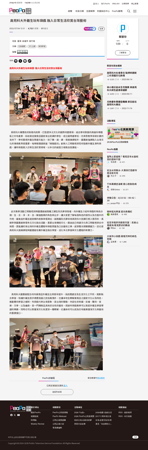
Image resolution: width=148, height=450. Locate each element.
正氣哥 (113, 242)
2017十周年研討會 (103, 416)
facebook (11, 415)
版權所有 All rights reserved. (23, 52)
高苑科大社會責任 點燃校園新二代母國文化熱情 (122, 74)
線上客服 (134, 4)
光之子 (113, 176)
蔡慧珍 (123, 36)
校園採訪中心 (103, 11)
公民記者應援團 (59, 420)
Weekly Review (37, 423)
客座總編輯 (57, 427)
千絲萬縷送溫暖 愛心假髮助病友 (122, 185)
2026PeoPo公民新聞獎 (117, 141)
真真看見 (114, 214)
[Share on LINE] (25, 61)
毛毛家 (113, 162)
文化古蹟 (31, 46)
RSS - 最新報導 (125, 412)
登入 (97, 3)
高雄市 (25, 41)
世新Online (115, 190)
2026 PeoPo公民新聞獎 (84, 416)
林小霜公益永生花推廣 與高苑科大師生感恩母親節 (122, 88)
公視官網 (125, 4)
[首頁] (20, 11)
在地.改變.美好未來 (104, 420)
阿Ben (113, 228)
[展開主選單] (135, 11)
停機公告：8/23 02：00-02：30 (122, 199)
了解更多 (122, 53)
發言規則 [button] (101, 378)
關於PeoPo (36, 412)
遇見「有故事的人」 (104, 423)
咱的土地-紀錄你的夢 (83, 420)
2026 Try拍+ (79, 412)
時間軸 (34, 420)
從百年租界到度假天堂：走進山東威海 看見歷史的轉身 (122, 224)
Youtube (18, 415)
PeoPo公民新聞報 (60, 412)
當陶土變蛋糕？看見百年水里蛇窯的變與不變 (122, 158)
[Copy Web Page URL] (29, 61)
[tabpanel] (57, 385)
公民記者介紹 (58, 423)
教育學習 (42, 46)
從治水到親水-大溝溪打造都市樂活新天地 (122, 171)
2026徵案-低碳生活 (104, 412)
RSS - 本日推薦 (125, 416)
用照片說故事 (80, 423)
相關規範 (34, 416)
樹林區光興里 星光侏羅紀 (119, 211)
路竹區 (32, 41)
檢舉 (101, 29)
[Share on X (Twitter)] (20, 61)
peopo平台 (115, 203)
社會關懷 (21, 46)
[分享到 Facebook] (15, 61)
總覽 (70, 11)
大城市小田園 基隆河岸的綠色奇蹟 (122, 237)
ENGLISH (116, 4)
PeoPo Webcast (59, 416)
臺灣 (19, 41)
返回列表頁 (57, 392)
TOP (135, 437)
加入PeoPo (105, 4)
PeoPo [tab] (48, 378)
